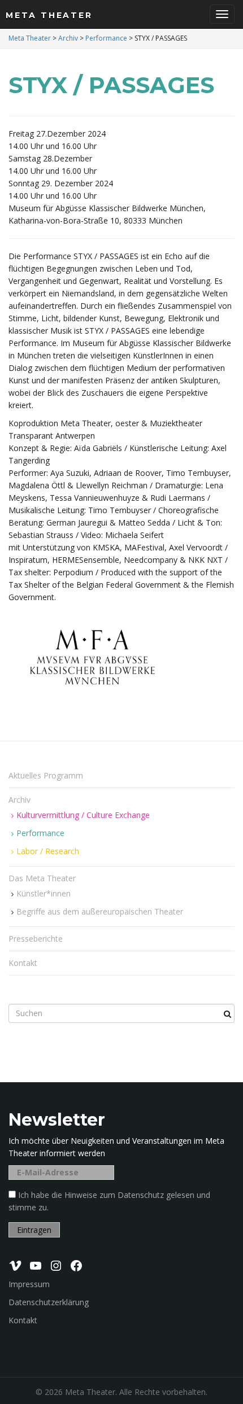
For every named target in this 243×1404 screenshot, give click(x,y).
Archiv (20, 799)
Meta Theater (49, 15)
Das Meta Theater (43, 878)
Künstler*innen (43, 893)
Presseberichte (35, 938)
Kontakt (22, 962)
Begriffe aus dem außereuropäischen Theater (99, 911)
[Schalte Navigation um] (222, 14)
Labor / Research (47, 851)
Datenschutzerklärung (48, 1302)
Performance (40, 833)
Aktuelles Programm (45, 775)
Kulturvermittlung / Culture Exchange (83, 815)
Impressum (29, 1284)
